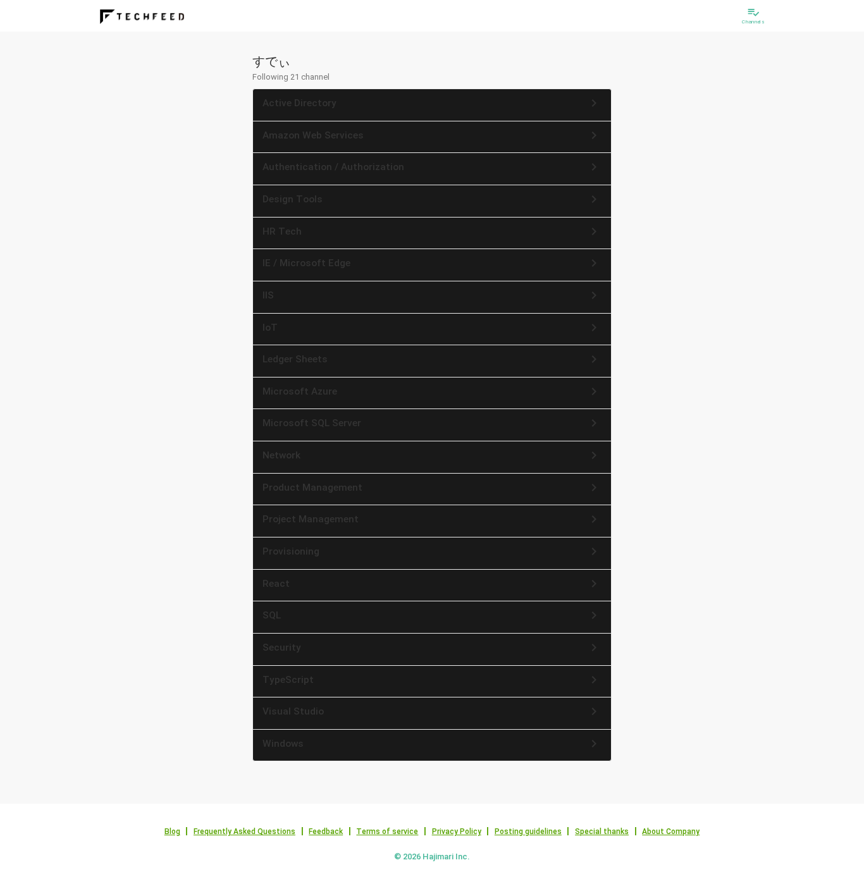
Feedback (326, 831)
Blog (172, 831)
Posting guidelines (528, 831)
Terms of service (387, 831)
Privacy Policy (456, 831)
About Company (671, 831)
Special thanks (602, 831)
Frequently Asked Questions (244, 831)
